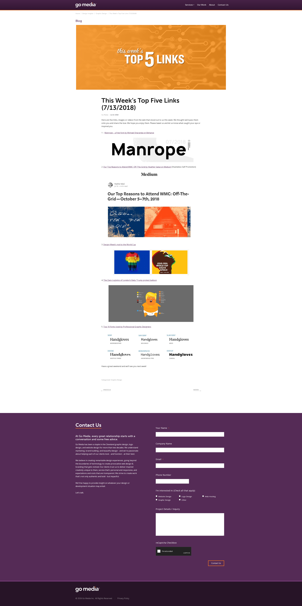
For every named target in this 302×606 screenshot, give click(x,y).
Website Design (164, 496)
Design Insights (87, 13)
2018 (116, 115)
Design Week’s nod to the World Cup (119, 244)
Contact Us (223, 4)
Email (159, 459)
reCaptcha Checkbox (166, 542)
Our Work (201, 4)
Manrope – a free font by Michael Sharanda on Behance (129, 132)
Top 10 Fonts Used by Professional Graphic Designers (127, 326)
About (212, 4)
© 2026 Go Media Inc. (85, 598)
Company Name (164, 443)
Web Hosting (210, 496)
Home (78, 13)
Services (189, 4)
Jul (111, 115)
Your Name (162, 428)
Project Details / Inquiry (168, 509)
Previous (107, 390)
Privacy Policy (123, 598)
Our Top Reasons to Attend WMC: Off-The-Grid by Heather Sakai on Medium (137, 167)
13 (113, 115)
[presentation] (174, 551)
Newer (196, 390)
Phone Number (163, 474)
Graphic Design (101, 13)
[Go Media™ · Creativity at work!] (86, 4)
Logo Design (187, 496)
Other (184, 500)
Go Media (104, 115)
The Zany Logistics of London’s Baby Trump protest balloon (130, 280)
